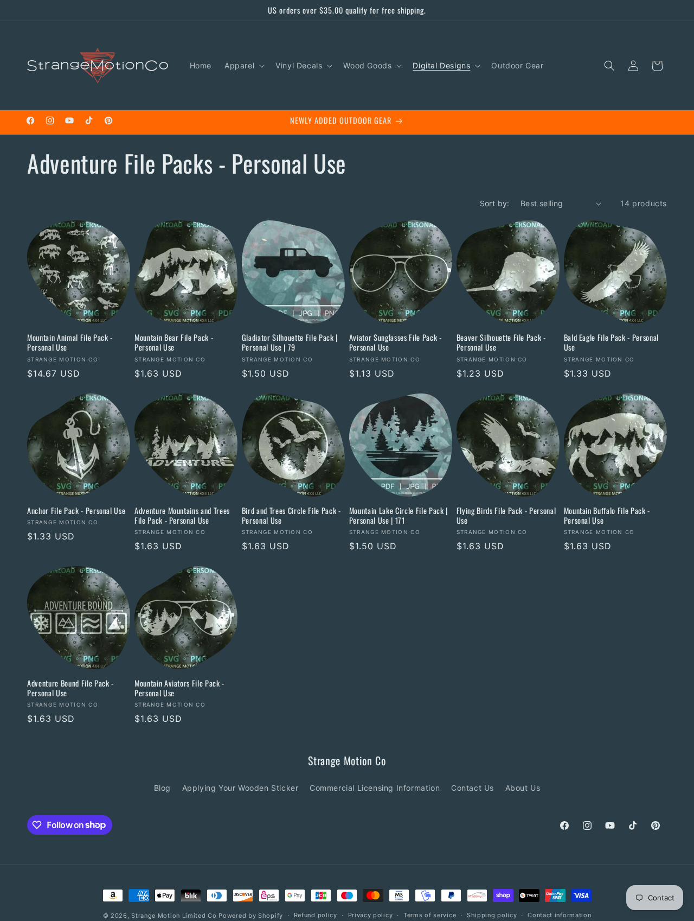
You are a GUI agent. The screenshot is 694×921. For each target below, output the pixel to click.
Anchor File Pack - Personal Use (76, 511)
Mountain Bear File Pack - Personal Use (174, 342)
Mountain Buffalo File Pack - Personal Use (607, 515)
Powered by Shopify (251, 915)
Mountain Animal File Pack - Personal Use (70, 342)
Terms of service (429, 915)
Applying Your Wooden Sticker (240, 787)
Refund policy (315, 915)
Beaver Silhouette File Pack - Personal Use (501, 342)
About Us (523, 787)
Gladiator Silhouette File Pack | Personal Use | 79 (290, 342)
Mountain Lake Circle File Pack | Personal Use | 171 (398, 515)
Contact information (559, 915)
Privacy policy (370, 915)
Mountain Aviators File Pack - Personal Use (179, 688)
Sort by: (495, 203)
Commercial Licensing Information (375, 787)
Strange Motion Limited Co (174, 915)
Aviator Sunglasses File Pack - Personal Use (395, 342)
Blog (162, 787)
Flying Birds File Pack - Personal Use (506, 515)
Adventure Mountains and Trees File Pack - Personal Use (182, 515)
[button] (243, 65)
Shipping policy (492, 915)
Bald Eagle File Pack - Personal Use (611, 342)
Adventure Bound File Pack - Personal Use (70, 688)
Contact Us (472, 787)
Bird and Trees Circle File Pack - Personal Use (291, 515)
